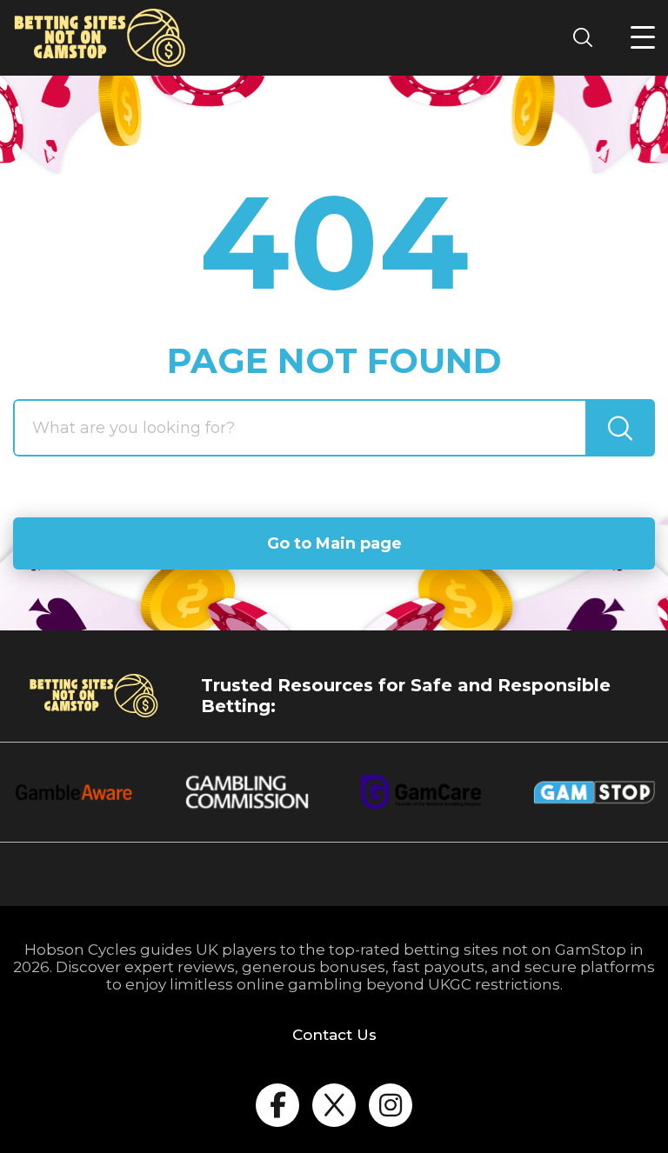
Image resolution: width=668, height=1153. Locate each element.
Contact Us (334, 1034)
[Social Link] (277, 1105)
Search (588, 36)
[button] (643, 37)
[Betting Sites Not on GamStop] (100, 38)
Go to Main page (334, 543)
